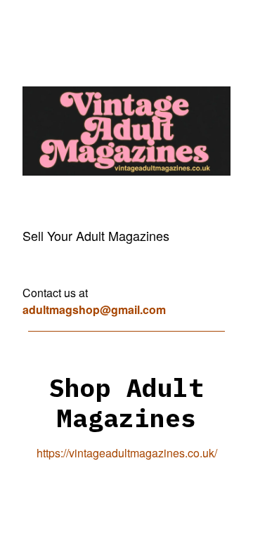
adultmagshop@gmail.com (94, 309)
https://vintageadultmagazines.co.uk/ (127, 453)
